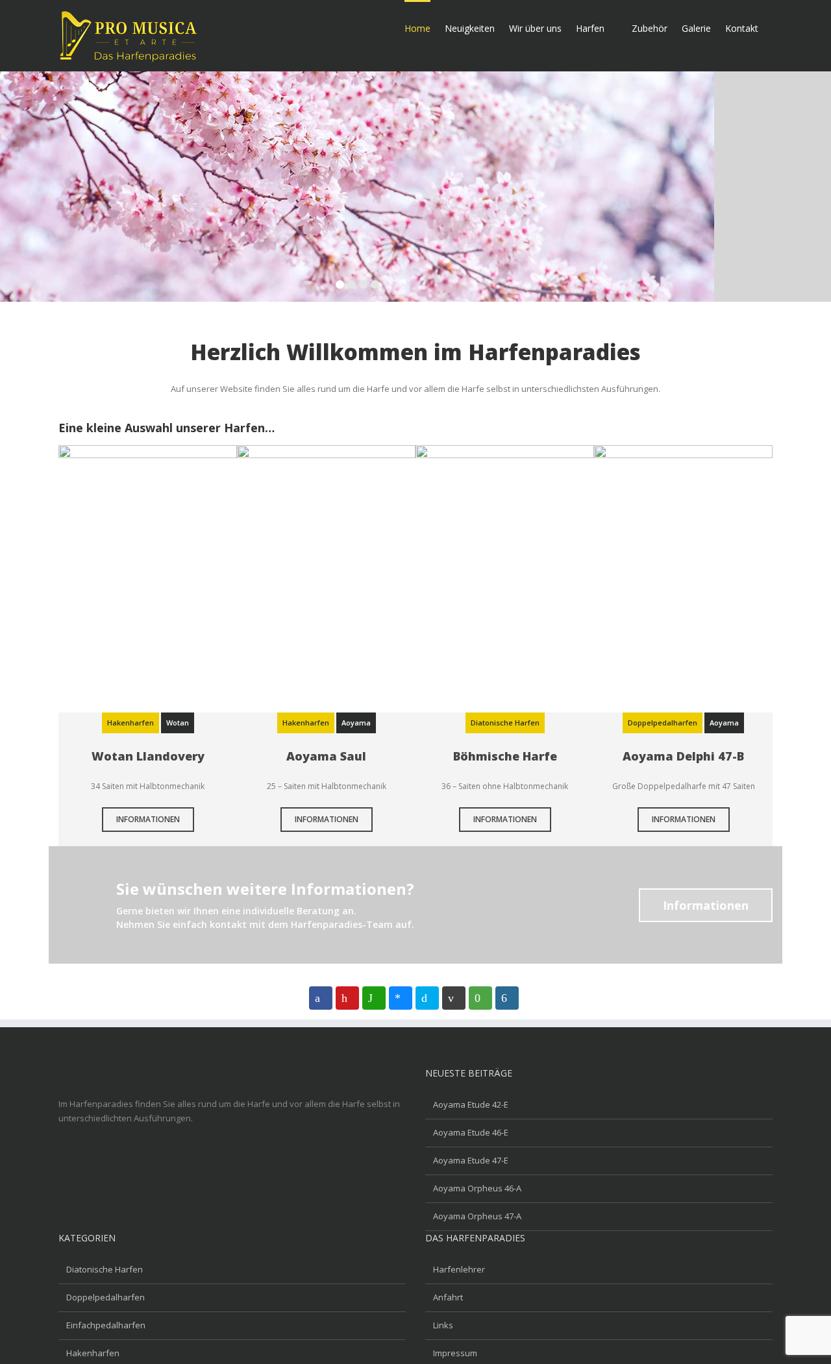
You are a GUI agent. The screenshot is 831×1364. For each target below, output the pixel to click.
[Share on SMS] (480, 998)
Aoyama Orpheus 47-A (477, 1216)
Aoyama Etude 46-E (470, 1132)
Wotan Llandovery (148, 756)
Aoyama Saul (326, 756)
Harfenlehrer (459, 1269)
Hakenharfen (92, 1353)
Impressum (455, 1353)
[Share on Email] (453, 998)
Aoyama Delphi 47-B (683, 756)
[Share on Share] (507, 998)
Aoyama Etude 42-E (470, 1104)
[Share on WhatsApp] (374, 998)
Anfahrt (448, 1297)
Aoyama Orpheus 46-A (477, 1188)
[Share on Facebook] (320, 998)
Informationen (148, 819)
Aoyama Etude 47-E (470, 1160)
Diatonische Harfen (104, 1269)
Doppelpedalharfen (105, 1297)
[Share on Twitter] (427, 998)
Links (443, 1325)
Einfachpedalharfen (105, 1325)
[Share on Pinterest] (347, 998)
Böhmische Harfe (505, 756)
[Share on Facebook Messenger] (400, 998)
